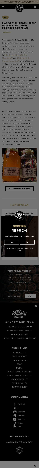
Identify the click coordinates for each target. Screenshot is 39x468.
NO (27, 242)
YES (11, 242)
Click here (8, 248)
